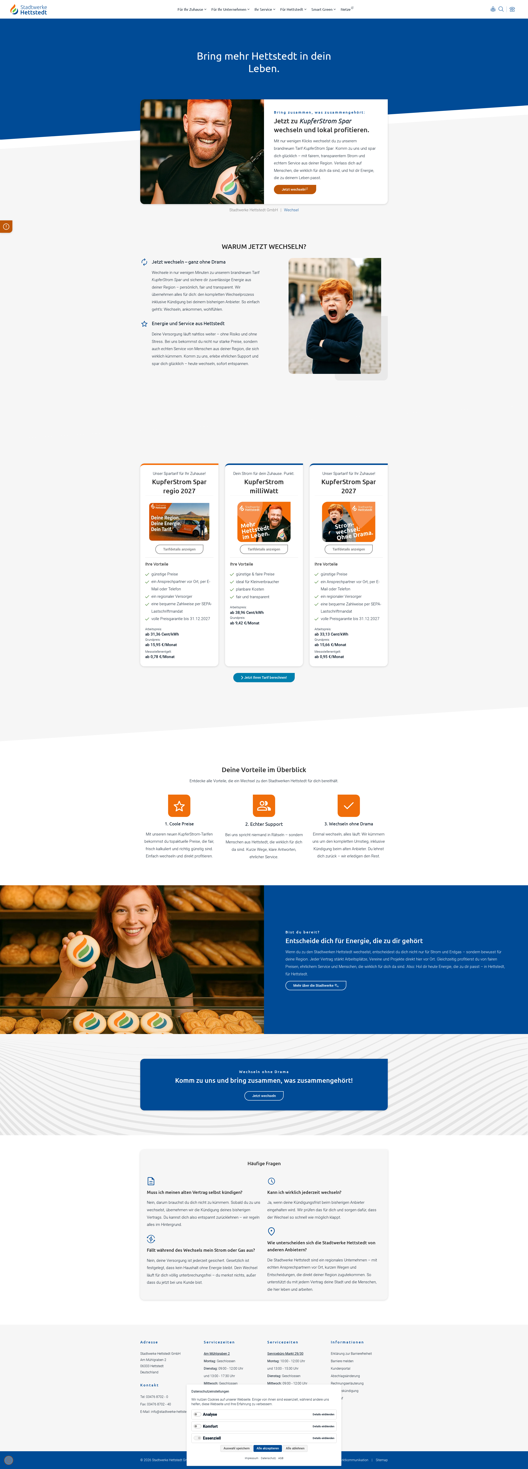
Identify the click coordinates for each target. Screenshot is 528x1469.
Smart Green (321, 9)
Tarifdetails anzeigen (179, 549)
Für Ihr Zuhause (190, 9)
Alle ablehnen (295, 1448)
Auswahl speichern (237, 1448)
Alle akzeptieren (268, 1448)
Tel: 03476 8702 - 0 (154, 1397)
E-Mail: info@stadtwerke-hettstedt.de (167, 1412)
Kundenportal (340, 1368)
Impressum (251, 1458)
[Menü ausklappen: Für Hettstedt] (305, 9)
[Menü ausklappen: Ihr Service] (274, 9)
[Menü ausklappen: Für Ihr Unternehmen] (248, 9)
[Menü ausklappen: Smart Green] (334, 9)
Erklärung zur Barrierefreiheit (351, 1354)
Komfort (210, 1426)
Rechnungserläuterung (347, 1383)
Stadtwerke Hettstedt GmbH (253, 210)
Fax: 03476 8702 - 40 (155, 1404)
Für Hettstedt (291, 9)
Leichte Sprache (493, 9)
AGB (280, 1458)
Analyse (210, 1414)
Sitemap (382, 1460)
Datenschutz (268, 1458)
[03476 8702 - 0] (512, 9)
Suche (501, 9)
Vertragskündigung (344, 1391)
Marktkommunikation (352, 1460)
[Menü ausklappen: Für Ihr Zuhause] (205, 9)
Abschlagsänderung (345, 1376)
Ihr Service (263, 9)
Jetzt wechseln (293, 189)
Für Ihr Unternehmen (228, 9)
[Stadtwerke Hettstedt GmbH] (28, 9)
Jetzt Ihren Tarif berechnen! (265, 677)
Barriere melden (342, 1361)
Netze (346, 9)
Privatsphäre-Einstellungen (8, 1460)
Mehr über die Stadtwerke (313, 985)
